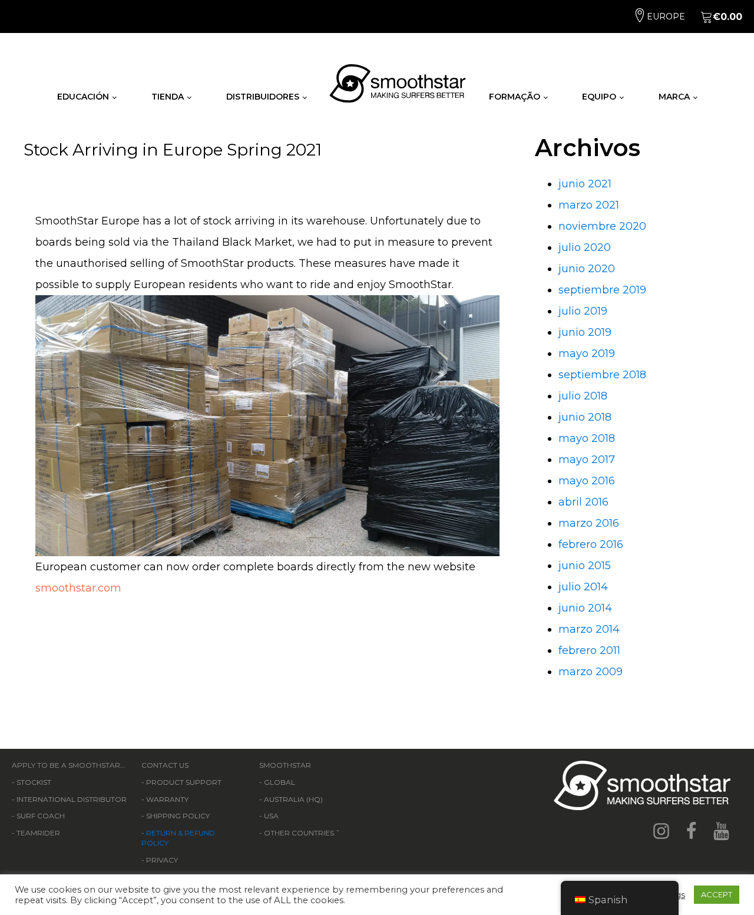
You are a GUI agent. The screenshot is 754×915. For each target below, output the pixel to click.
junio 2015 (584, 565)
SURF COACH (40, 815)
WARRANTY (167, 799)
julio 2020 (584, 247)
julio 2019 (582, 311)
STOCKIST (33, 782)
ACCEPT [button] (716, 894)
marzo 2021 (588, 205)
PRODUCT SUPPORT (183, 782)
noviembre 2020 (602, 226)
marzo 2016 (588, 523)
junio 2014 (585, 608)
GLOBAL (279, 782)
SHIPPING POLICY (178, 815)
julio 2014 (583, 586)
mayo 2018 (586, 438)
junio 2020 (586, 268)
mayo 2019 (586, 353)
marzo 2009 (590, 671)
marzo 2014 (589, 629)
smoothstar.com (78, 588)
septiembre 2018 (602, 374)
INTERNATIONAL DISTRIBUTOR (71, 799)
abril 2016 (583, 502)
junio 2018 (584, 417)
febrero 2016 (590, 544)
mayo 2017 (586, 459)
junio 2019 (584, 332)
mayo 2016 (586, 480)
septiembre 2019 (602, 289)
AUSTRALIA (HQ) (293, 799)
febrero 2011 (589, 650)
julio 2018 (582, 395)
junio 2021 (584, 183)
